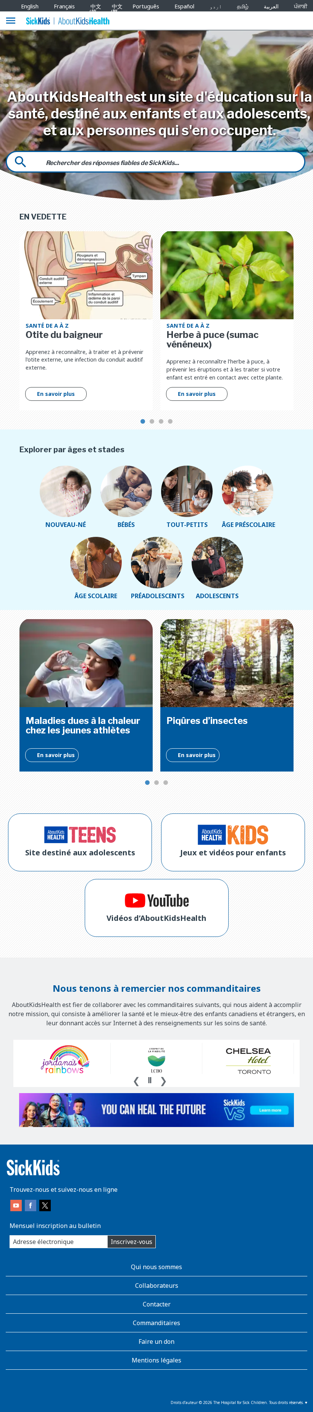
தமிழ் (242, 6)
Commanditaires (156, 1323)
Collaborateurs (156, 1285)
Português (145, 6)
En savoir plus (56, 393)
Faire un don (156, 1341)
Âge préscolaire (247, 524)
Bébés (126, 524)
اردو (216, 6)
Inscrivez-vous (131, 1242)
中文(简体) (94, 12)
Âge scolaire (95, 596)
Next (163, 1080)
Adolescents (217, 596)
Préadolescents (156, 596)
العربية (271, 6)
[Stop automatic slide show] (149, 1080)
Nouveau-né (65, 524)
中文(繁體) (115, 12)
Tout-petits (187, 524)
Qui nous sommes (156, 1267)
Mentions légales (156, 1360)
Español (184, 6)
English (30, 6)
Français (64, 6)
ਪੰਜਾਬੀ (300, 6)
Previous (136, 1080)
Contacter (157, 1304)
